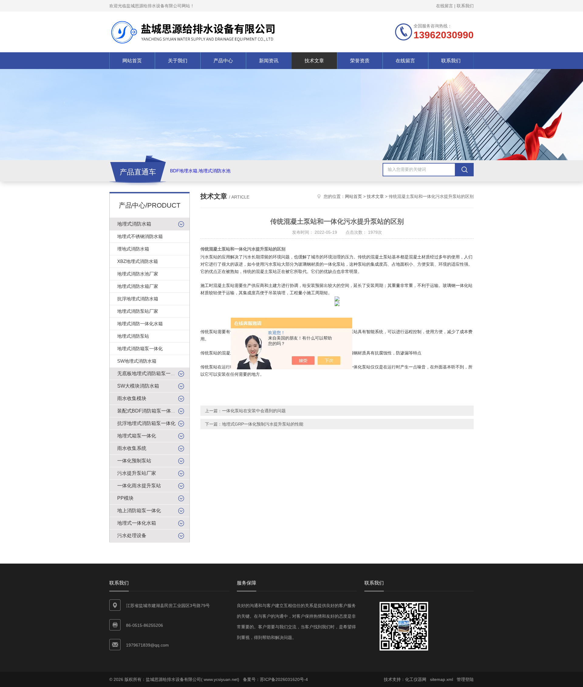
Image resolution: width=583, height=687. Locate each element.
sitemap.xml (441, 679)
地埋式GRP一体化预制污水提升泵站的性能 (262, 424)
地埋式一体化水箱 (136, 523)
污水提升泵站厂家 (136, 473)
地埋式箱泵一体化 (136, 435)
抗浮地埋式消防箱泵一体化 (146, 423)
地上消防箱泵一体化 (139, 510)
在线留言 (444, 5)
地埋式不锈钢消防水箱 (140, 236)
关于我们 (177, 60)
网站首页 (132, 60)
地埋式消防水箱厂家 (137, 286)
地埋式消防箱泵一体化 (140, 348)
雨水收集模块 (131, 398)
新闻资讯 (268, 60)
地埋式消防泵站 (133, 336)
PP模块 (125, 498)
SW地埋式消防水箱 (136, 361)
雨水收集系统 (131, 448)
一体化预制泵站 (134, 460)
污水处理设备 (131, 535)
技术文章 (314, 60)
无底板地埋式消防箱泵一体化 (148, 373)
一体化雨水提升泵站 (139, 485)
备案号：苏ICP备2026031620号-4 (275, 679)
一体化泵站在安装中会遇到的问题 (254, 410)
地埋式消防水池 (214, 170)
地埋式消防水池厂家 (137, 273)
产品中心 (223, 60)
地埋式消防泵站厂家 (137, 311)
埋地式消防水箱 (133, 248)
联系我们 (465, 5)
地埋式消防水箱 (134, 223)
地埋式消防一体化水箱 (140, 323)
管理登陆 (465, 679)
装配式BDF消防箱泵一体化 (146, 410)
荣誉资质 (360, 60)
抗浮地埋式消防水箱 (137, 298)
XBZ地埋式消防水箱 (137, 261)
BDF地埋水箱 (183, 170)
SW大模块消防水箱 (138, 385)
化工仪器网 (415, 679)
